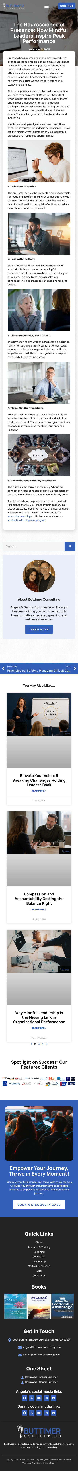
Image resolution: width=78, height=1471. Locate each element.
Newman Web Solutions (61, 1459)
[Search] (70, 546)
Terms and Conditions (32, 1463)
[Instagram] (46, 1398)
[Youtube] (39, 1398)
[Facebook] (24, 1398)
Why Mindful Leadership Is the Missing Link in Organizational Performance (39, 1017)
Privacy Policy (49, 1463)
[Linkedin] (53, 1398)
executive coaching (19, 516)
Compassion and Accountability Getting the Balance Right (39, 898)
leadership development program (27, 520)
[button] (46, 6)
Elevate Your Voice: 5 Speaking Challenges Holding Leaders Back (39, 780)
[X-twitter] (31, 1398)
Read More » (39, 791)
